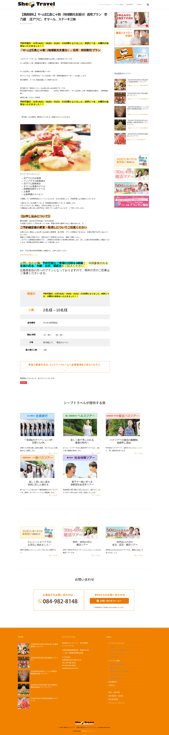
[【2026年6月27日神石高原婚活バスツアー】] (120, 139)
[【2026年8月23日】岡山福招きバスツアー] (120, 98)
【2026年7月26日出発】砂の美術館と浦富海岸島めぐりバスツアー (137, 122)
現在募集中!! (144, 85)
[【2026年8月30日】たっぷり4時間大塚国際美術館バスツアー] (120, 111)
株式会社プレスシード (88, 731)
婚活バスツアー (132, 139)
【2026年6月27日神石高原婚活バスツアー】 (137, 135)
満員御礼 (23, 382)
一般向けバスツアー (133, 85)
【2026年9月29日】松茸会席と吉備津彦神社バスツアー (137, 81)
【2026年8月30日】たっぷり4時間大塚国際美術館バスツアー (138, 109)
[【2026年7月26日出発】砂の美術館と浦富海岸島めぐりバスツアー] (120, 125)
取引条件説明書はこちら (29, 255)
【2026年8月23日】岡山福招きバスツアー (137, 94)
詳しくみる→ (54, 453)
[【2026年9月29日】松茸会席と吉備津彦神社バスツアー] (120, 84)
